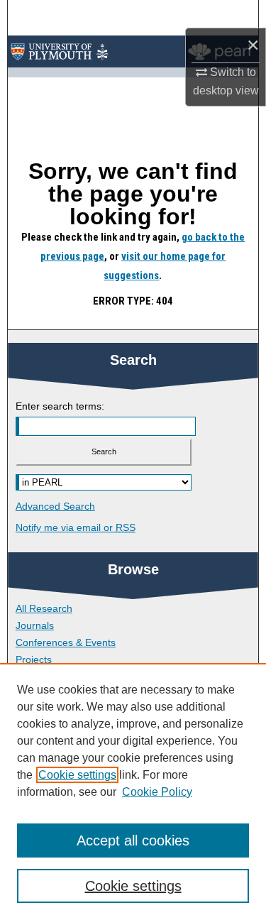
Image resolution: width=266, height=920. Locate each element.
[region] (133, 791)
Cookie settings (77, 775)
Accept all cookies (133, 840)
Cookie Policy (157, 792)
